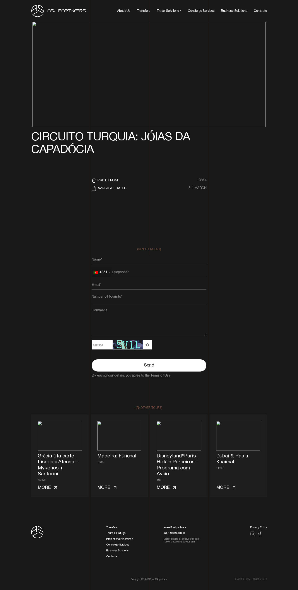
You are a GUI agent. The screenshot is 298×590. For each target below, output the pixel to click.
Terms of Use (160, 375)
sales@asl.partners (175, 527)
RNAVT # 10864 (242, 579)
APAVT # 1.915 (260, 579)
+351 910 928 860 (174, 533)
